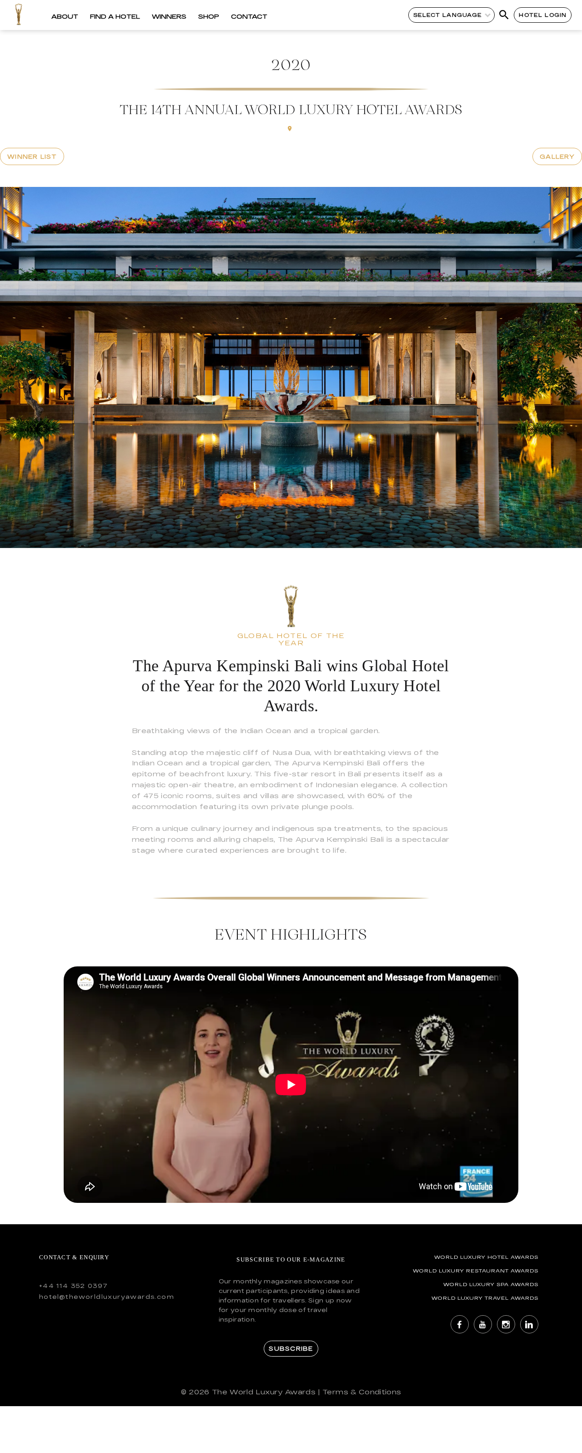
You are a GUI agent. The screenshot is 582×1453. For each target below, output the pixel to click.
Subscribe (291, 1348)
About (64, 16)
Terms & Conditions (361, 1392)
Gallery (557, 156)
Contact (249, 16)
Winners (169, 16)
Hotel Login (543, 15)
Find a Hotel (115, 16)
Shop (208, 16)
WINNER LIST (32, 156)
